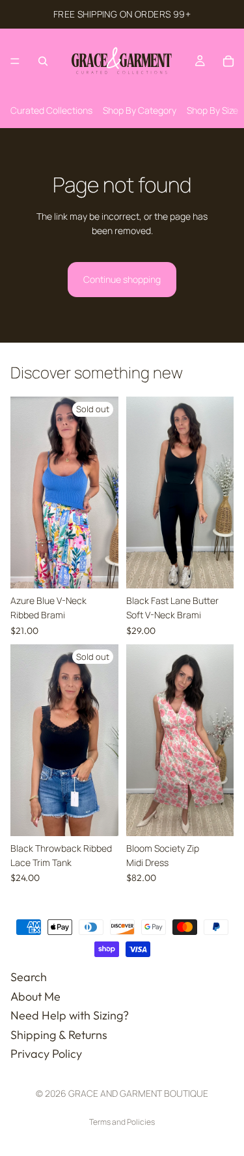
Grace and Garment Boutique (138, 1093)
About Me (35, 995)
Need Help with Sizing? (69, 1015)
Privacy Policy (46, 1053)
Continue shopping (122, 279)
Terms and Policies (122, 1121)
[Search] (43, 61)
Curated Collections (51, 110)
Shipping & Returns (58, 1034)
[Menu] (15, 61)
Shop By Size (212, 110)
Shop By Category (139, 110)
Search (28, 976)
